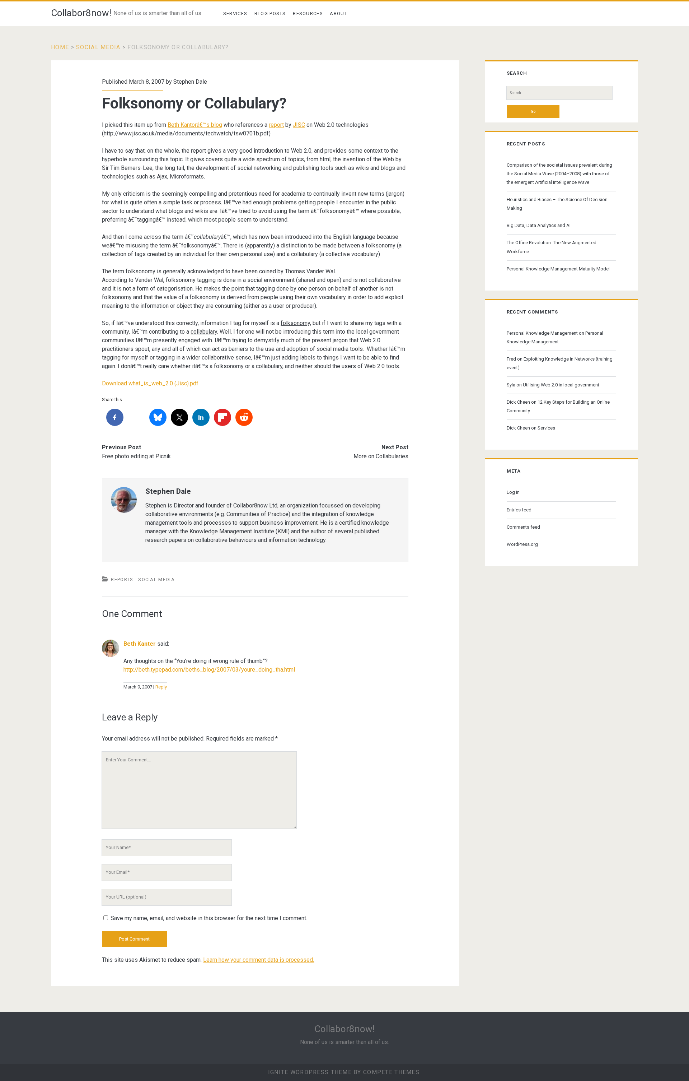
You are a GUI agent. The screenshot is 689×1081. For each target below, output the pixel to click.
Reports (122, 579)
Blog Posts (270, 13)
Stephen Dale (190, 81)
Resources (308, 13)
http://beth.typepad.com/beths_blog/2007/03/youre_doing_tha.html (209, 669)
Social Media (98, 47)
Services (235, 13)
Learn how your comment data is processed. (258, 959)
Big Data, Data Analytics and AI (539, 225)
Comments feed (523, 527)
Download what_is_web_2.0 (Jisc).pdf (150, 383)
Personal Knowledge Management (542, 333)
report (276, 124)
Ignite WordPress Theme (310, 1072)
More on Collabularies (380, 456)
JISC (299, 124)
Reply (161, 687)
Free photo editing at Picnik (136, 456)
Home (60, 47)
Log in (513, 492)
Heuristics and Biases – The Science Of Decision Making (557, 204)
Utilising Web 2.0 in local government (561, 385)
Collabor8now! (81, 13)
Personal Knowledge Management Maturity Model (558, 269)
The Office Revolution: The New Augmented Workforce (551, 247)
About (338, 13)
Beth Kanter (139, 643)
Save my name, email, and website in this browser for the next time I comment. (209, 918)
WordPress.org (522, 544)
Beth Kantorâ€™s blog (195, 124)
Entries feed (519, 509)
